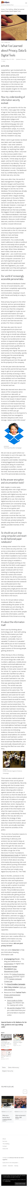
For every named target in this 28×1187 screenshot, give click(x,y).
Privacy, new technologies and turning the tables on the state (6, 1043)
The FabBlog (9, 9)
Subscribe (5, 1148)
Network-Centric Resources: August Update (17, 1042)
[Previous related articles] (21, 1092)
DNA (21, 916)
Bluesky (16, 1165)
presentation (8, 964)
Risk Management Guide (9, 855)
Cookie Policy (7, 1181)
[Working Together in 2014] (6, 1052)
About (4, 1139)
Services (5, 1141)
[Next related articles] (25, 1092)
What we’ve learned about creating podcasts (7, 1117)
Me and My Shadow (14, 1008)
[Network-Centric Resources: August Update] (18, 1037)
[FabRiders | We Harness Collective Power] (5, 2)
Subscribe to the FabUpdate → (11, 1162)
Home (2, 9)
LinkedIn (5, 1165)
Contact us (5, 1157)
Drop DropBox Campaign (16, 984)
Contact (5, 1146)
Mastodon (10, 1165)
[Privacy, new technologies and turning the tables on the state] (6, 1037)
